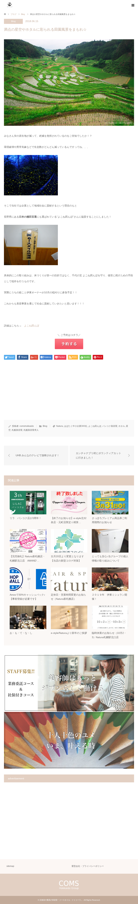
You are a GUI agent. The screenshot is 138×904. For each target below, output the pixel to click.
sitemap (10, 866)
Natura (59, 426)
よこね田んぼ (31, 325)
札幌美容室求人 (31, 430)
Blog (13, 21)
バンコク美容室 (109, 426)
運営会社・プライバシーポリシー (88, 866)
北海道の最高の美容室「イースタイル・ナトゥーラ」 (61, 900)
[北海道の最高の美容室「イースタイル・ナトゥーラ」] (9, 5)
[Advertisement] (69, 395)
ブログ (14, 14)
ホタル (121, 426)
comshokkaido (27, 426)
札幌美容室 (17, 430)
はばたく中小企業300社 (75, 426)
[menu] (132, 5)
